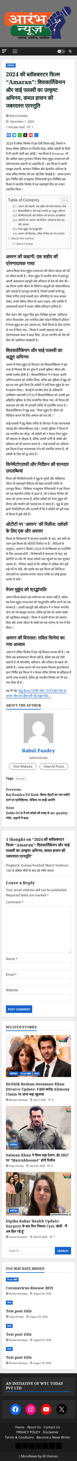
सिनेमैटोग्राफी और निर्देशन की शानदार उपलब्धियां (41, 215)
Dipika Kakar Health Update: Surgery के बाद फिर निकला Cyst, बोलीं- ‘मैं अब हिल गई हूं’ (36, 1226)
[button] (4, 51)
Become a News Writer (53, 1437)
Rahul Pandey (18, 116)
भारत (36, 1073)
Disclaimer (51, 1432)
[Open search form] (70, 51)
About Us (34, 1427)
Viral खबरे (26, 1073)
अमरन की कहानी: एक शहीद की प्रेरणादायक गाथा (42, 206)
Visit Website (22, 766)
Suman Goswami (18, 1237)
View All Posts (54, 766)
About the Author (22, 238)
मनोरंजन (10, 65)
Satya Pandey (16, 1166)
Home (19, 1427)
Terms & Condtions (19, 1437)
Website (12, 990)
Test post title (19, 1311)
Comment (14, 902)
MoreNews (29, 1456)
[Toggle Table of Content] (62, 200)
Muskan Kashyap (18, 1099)
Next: (37, 813)
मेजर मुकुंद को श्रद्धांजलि (30, 229)
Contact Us (52, 1427)
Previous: (38, 794)
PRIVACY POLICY (28, 1432)
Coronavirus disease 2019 (29, 1288)
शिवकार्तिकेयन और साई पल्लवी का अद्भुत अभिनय (41, 211)
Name (11, 959)
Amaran (20, 778)
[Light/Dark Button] (61, 51)
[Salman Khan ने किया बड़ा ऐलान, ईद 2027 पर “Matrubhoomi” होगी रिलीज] (38, 1128)
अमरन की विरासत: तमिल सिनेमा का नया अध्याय (41, 233)
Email (11, 974)
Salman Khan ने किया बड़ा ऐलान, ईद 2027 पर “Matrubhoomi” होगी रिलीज (37, 1157)
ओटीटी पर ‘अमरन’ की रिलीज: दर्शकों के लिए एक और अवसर (41, 222)
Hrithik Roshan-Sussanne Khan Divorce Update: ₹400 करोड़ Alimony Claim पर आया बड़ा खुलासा (38, 1089)
